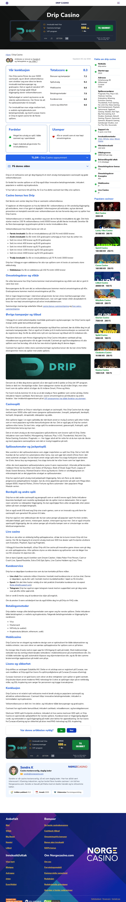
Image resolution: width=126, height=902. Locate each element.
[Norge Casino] (7, 3)
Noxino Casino (102, 370)
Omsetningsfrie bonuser (55, 836)
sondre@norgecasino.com (33, 774)
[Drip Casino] (25, 31)
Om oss (47, 861)
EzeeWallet (11, 884)
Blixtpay (10, 867)
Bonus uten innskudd (54, 842)
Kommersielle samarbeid (55, 873)
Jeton (112, 139)
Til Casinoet (104, 28)
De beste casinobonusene (56, 825)
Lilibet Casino (101, 283)
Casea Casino (101, 265)
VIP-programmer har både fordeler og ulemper (65, 398)
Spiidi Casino (101, 335)
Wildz (8, 831)
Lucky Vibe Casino (103, 230)
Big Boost (10, 836)
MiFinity (106, 139)
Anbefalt (12, 819)
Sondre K (36, 59)
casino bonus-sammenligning (56, 306)
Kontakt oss (116, 899)
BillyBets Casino (103, 300)
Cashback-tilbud (52, 831)
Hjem (8, 54)
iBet (7, 825)
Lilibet (9, 848)
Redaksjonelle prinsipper (56, 884)
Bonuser (50, 819)
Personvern (106, 899)
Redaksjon (49, 878)
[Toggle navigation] (118, 3)
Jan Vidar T (33, 61)
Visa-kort (10, 861)
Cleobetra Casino (103, 352)
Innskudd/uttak (16, 855)
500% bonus (50, 848)
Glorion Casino (102, 317)
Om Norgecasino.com (59, 855)
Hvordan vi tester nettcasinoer (58, 890)
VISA (100, 139)
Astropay (10, 873)
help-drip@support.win (20, 585)
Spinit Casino (101, 248)
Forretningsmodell (53, 867)
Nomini (9, 842)
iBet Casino (100, 213)
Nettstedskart (96, 899)
